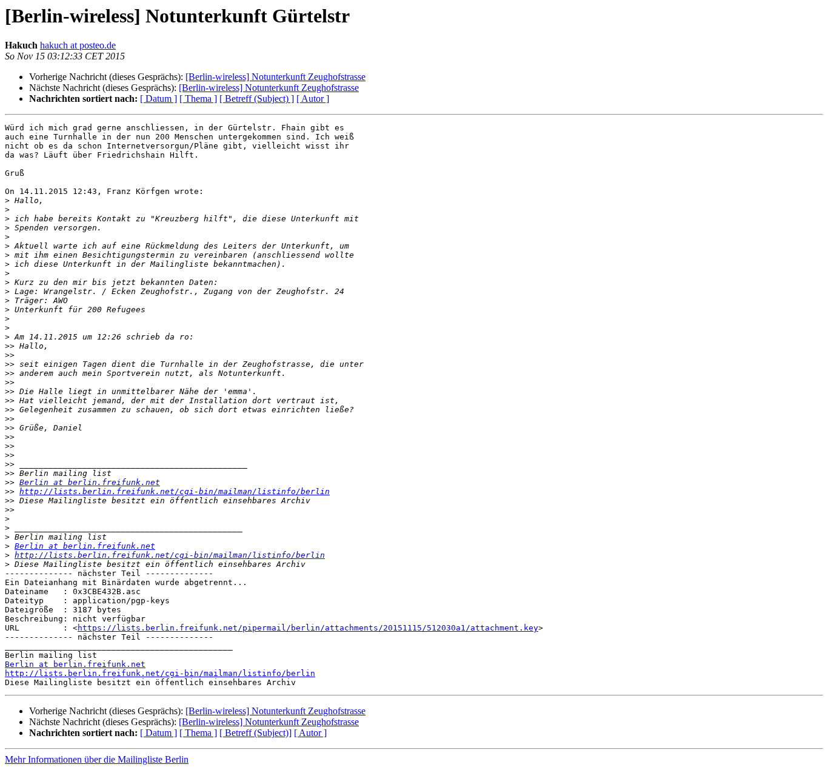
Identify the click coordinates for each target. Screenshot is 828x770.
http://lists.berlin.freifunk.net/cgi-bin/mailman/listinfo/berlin (174, 491)
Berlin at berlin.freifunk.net (89, 482)
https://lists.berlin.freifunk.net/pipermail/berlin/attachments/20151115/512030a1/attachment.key (308, 627)
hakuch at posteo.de (78, 45)
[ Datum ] (158, 98)
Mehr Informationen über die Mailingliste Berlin (97, 759)
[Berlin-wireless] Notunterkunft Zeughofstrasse (275, 77)
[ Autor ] (312, 98)
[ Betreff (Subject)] (255, 733)
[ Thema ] (198, 98)
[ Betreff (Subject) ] (256, 98)
